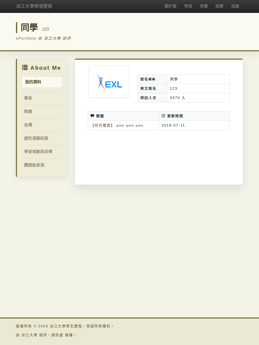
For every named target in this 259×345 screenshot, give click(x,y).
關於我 (170, 6)
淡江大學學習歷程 (34, 6)
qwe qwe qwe (130, 125)
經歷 (219, 6)
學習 (188, 6)
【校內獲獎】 (103, 125)
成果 (235, 6)
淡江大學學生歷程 (66, 326)
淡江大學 (52, 38)
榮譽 (204, 6)
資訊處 (57, 335)
